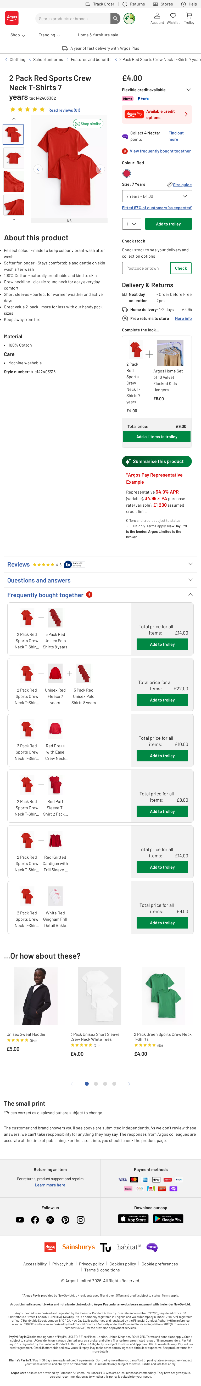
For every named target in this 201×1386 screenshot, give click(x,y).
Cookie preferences (160, 1263)
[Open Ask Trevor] (129, 18)
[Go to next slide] (100, 169)
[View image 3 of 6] (14, 181)
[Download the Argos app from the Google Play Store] (168, 1222)
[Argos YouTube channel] (20, 1220)
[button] (88, 123)
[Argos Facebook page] (35, 1220)
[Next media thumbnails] (13, 219)
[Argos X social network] (50, 1220)
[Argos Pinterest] (65, 1220)
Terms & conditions (102, 1269)
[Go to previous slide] (38, 169)
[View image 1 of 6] (13, 134)
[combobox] (72, 18)
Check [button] (181, 267)
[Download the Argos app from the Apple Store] (133, 1222)
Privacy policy (91, 1263)
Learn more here (50, 1184)
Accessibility (35, 1263)
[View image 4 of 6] (14, 205)
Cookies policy (122, 1263)
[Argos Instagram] (80, 1220)
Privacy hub (62, 1263)
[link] (44, 110)
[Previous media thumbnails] (13, 119)
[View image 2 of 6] (14, 158)
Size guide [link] (182, 184)
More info (183, 318)
